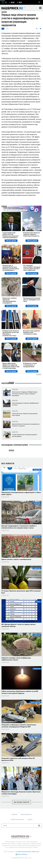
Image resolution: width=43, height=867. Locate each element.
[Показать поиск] (39, 2)
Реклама (29, 819)
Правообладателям (26, 814)
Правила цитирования (17, 819)
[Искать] (39, 826)
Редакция (14, 814)
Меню (40, 8)
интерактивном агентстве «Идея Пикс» (27, 851)
